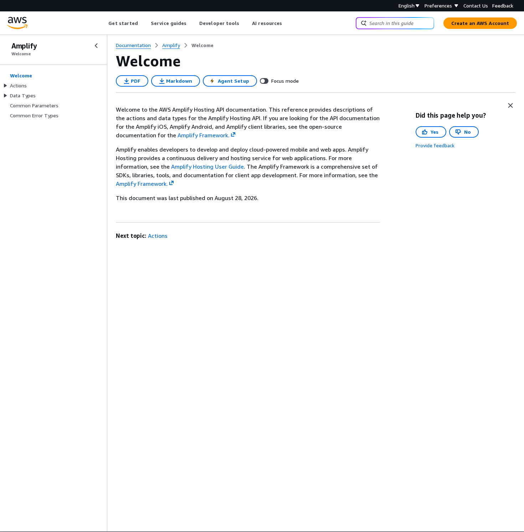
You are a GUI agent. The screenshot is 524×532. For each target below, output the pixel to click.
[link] (202, 45)
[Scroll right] (287, 23)
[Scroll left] (103, 23)
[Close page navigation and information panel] (510, 105)
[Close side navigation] (96, 45)
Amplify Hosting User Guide (207, 166)
